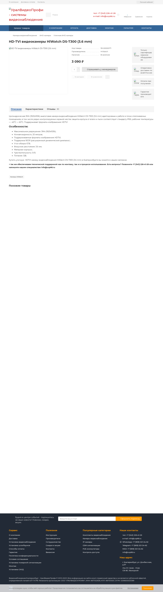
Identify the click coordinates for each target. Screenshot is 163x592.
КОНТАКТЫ (146, 28)
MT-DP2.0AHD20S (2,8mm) (22, 412)
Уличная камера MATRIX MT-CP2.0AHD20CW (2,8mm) (34, 285)
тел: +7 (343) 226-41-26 (104, 13)
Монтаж (12, 566)
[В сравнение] (152, 197)
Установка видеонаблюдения (22, 542)
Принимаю (147, 588)
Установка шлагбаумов (19, 545)
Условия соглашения (18, 559)
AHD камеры (45, 35)
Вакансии (50, 552)
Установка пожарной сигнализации (25, 563)
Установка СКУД (16, 569)
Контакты (41, 2)
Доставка (13, 538)
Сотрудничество (53, 542)
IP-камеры (87, 542)
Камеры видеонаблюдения (25, 35)
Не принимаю (132, 588)
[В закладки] (152, 193)
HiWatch (104, 51)
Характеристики (34, 109)
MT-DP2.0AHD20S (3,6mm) (22, 476)
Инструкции (51, 535)
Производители (53, 538)
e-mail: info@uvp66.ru (104, 16)
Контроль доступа (91, 552)
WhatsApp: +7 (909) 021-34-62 (135, 542)
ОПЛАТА (74, 28)
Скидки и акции (53, 545)
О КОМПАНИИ (55, 28)
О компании (13, 2)
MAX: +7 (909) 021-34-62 (133, 549)
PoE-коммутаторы (91, 549)
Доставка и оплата (28, 2)
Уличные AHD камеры (63, 35)
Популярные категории (97, 530)
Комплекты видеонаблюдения (97, 535)
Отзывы (52, 109)
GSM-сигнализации (91, 545)
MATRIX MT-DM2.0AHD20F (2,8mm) (26, 221)
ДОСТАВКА (91, 28)
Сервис (13, 530)
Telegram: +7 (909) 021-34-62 (135, 545)
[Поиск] (80, 15)
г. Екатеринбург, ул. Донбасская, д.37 (137, 563)
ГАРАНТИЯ (128, 28)
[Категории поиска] (48, 15)
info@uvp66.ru (129, 552)
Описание (16, 109)
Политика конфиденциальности (23, 556)
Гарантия (13, 552)
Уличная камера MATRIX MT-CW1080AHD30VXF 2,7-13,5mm (37, 349)
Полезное (51, 530)
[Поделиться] (107, 77)
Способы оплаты (16, 549)
